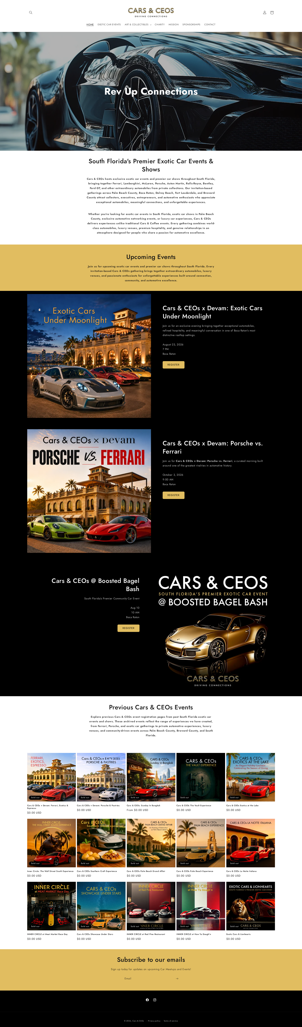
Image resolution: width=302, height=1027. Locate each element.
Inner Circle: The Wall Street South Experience (50, 871)
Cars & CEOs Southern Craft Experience (97, 871)
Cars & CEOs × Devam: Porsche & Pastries (98, 805)
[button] (30, 12)
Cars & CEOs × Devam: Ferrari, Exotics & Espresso (47, 807)
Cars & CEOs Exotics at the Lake (242, 805)
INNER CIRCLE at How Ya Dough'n (193, 934)
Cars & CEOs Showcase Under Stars (95, 934)
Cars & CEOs (138, 1021)
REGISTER (173, 364)
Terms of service (171, 1021)
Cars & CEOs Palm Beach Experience (194, 871)
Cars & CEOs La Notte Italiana (241, 871)
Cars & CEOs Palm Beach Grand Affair (146, 871)
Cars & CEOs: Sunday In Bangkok (143, 805)
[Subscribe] (177, 978)
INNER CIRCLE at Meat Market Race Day (47, 934)
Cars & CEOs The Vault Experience (193, 805)
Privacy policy (154, 1021)
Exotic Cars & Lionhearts (238, 934)
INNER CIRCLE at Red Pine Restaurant (146, 934)
